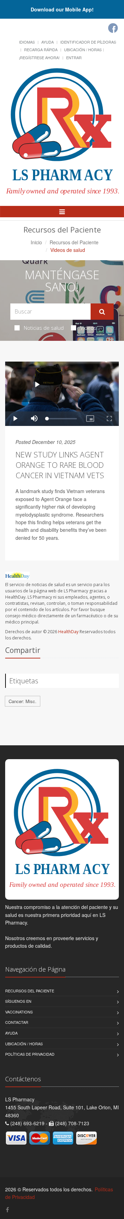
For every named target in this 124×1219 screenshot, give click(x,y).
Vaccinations (19, 1012)
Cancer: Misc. (23, 701)
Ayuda (47, 42)
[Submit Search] (102, 311)
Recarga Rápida (41, 49)
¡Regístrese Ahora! (39, 57)
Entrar (74, 57)
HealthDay (68, 632)
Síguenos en (18, 1001)
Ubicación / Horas (83, 49)
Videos (88, 327)
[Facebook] (113, 28)
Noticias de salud (44, 327)
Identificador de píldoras (88, 42)
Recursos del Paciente (74, 242)
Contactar (16, 1022)
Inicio (36, 242)
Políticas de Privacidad (29, 1054)
